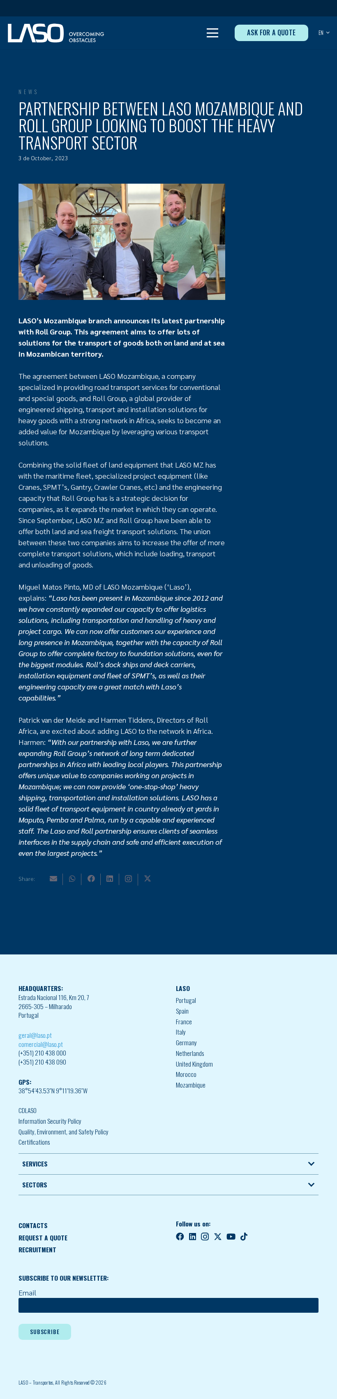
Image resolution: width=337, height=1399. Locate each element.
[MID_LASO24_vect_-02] (55, 33)
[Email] (53, 878)
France (184, 1021)
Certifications (34, 1141)
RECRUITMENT (37, 1249)
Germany (186, 1042)
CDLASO (27, 1110)
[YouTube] (230, 1237)
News (28, 92)
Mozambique (190, 1084)
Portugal (186, 1000)
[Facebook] (91, 878)
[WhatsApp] (72, 878)
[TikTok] (243, 1237)
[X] (147, 878)
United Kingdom (194, 1063)
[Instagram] (128, 879)
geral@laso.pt (35, 1034)
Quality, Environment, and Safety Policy (63, 1131)
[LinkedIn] (109, 878)
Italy (181, 1031)
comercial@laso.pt (40, 1044)
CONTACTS (33, 1225)
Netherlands (190, 1053)
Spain (182, 1010)
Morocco (186, 1074)
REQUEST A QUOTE (42, 1237)
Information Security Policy (49, 1120)
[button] (212, 33)
